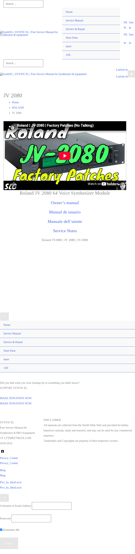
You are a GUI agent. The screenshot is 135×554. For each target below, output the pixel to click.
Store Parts (72, 37)
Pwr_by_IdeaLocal (10, 487)
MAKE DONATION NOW (16, 403)
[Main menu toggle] (131, 73)
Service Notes (65, 231)
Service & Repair (75, 29)
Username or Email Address (15, 505)
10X (68, 54)
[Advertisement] (67, 282)
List (118, 76)
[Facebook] (2, 451)
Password (5, 518)
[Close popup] (4, 498)
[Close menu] (4, 316)
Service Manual (74, 20)
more (68, 46)
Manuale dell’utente (65, 221)
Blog (2, 475)
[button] (126, 25)
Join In (124, 76)
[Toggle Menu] (128, 355)
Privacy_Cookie (9, 463)
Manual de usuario (65, 212)
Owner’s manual (65, 202)
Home (69, 11)
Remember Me (11, 529)
